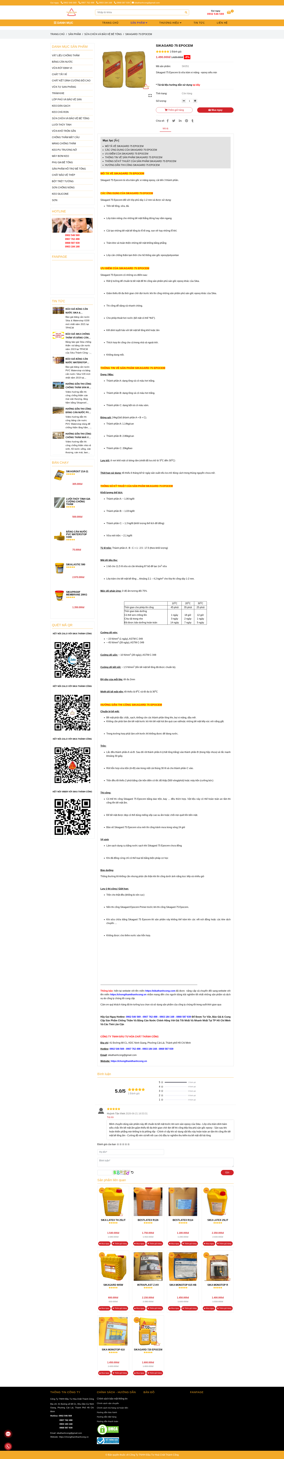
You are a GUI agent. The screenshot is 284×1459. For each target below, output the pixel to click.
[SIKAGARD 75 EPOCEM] (71, 12)
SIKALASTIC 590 (75, 564)
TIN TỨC (199, 23)
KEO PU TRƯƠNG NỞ (64, 150)
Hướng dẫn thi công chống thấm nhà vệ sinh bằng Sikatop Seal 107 (78, 436)
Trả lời (110, 1117)
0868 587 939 (123, 2)
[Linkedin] (180, 120)
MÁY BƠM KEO (60, 156)
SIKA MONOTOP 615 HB (182, 1285)
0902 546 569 (70, 2)
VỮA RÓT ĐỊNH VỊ (62, 68)
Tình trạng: (162, 93)
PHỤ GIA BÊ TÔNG (62, 162)
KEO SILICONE (60, 194)
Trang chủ (57, 34)
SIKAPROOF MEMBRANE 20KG (76, 593)
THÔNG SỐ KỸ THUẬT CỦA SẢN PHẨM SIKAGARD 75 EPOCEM (140, 161)
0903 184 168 (106, 2)
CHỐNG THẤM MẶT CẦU (66, 137)
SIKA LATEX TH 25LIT (113, 1220)
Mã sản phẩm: (163, 66)
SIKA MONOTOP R (217, 1285)
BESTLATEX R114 (183, 1220)
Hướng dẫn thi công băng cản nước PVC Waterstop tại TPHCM (78, 411)
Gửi (227, 1172)
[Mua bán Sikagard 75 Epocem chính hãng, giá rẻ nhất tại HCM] (124, 70)
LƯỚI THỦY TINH (61, 124)
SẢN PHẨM (138, 23)
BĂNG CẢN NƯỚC (62, 62)
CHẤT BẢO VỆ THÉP (63, 175)
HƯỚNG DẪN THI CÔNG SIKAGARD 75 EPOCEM (132, 165)
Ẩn (116, 140)
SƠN (54, 200)
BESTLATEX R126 (148, 1220)
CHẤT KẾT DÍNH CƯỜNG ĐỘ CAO (71, 80)
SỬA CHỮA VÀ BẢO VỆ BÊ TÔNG (103, 34)
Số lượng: (161, 101)
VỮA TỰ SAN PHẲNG (64, 87)
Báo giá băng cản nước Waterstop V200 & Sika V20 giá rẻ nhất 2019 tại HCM (78, 361)
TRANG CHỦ (110, 23)
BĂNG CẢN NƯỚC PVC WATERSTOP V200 (76, 534)
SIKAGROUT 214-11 (77, 471)
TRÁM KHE (58, 93)
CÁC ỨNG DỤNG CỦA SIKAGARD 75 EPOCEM (131, 150)
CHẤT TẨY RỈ (59, 74)
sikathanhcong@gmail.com (147, 2)
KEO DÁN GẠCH (61, 106)
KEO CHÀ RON (60, 112)
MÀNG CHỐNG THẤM (64, 143)
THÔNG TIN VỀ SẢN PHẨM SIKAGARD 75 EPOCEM (133, 157)
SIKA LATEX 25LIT (217, 1220)
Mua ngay (216, 110)
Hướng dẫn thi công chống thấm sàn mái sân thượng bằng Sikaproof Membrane (78, 386)
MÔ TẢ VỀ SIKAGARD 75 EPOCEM (124, 146)
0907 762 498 (88, 2)
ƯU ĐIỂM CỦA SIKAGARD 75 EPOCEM (126, 153)
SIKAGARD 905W (113, 1285)
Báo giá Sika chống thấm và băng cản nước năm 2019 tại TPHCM (78, 336)
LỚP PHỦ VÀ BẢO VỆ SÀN (67, 99)
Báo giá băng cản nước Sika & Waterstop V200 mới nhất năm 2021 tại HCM (78, 311)
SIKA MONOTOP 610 (113, 1349)
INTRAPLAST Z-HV (148, 1285)
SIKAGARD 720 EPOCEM (148, 1349)
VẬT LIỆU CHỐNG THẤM (65, 55)
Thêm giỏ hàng (175, 110)
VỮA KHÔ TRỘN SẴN (64, 131)
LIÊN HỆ (222, 23)
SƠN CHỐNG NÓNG (63, 187)
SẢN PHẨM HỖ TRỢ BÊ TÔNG (69, 169)
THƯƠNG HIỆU (169, 23)
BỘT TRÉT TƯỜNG (63, 181)
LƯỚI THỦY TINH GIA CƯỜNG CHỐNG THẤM (78, 501)
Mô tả (165, 128)
